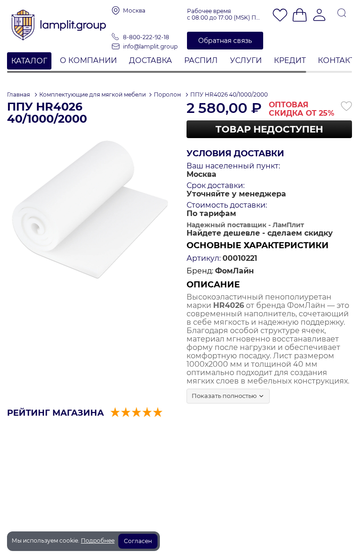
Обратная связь (225, 40)
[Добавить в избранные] (346, 106)
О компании (88, 60)
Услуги (246, 60)
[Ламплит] (59, 22)
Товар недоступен (269, 129)
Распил (201, 60)
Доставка (150, 60)
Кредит (290, 60)
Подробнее (98, 540)
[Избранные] (280, 15)
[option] (89, 210)
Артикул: (204, 258)
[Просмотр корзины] (299, 15)
